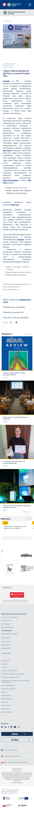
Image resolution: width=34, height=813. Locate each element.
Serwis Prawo (4, 702)
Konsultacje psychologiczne (8, 685)
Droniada (6, 81)
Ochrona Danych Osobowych (8, 689)
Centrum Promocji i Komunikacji (9, 670)
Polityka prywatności (17, 770)
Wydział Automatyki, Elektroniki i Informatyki (16, 13)
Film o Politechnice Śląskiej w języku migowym (12, 674)
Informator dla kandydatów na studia (10, 677)
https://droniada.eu (10, 180)
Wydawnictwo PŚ (5, 708)
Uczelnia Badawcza (6, 705)
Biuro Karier (4, 667)
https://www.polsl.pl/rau (7, 627)
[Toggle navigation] (29, 5)
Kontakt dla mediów (6, 653)
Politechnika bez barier (7, 698)
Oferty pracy (4, 692)
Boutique (15, 739)
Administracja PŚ (5, 660)
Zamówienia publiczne (6, 712)
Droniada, (20, 239)
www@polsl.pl (17, 780)
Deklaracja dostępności (17, 782)
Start (4, 21)
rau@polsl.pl (8, 624)
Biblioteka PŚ (4, 664)
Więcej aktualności (26, 511)
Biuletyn (15, 734)
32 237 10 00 (7, 637)
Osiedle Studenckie (6, 695)
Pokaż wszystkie (27, 334)
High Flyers (7, 150)
